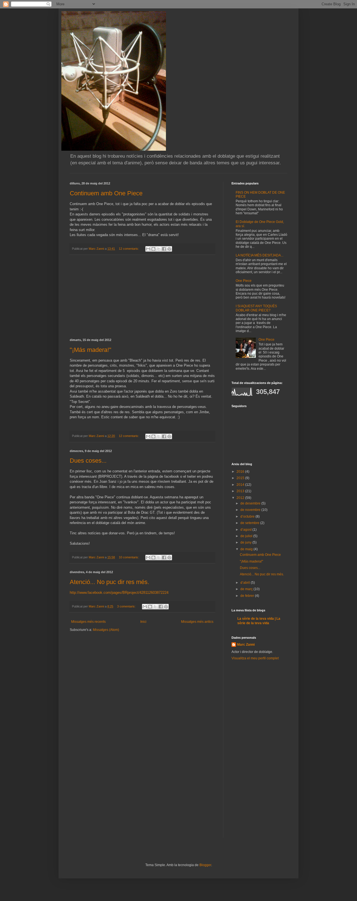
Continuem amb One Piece (106, 193)
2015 (241, 478)
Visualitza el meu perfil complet (255, 658)
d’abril (245, 583)
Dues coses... (88, 460)
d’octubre (247, 516)
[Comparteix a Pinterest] (169, 249)
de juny (246, 542)
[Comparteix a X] (158, 249)
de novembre (250, 510)
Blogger (205, 865)
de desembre (250, 503)
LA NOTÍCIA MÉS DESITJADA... (259, 255)
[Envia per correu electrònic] (148, 249)
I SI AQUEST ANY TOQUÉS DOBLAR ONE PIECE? (256, 308)
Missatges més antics (197, 622)
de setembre (250, 523)
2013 (241, 491)
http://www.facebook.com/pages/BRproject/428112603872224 (119, 592)
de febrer (247, 596)
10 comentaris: (129, 557)
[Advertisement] (142, 296)
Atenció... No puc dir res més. (109, 581)
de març (247, 589)
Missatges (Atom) (106, 630)
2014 (241, 485)
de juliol (246, 536)
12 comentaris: (129, 248)
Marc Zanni (246, 645)
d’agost (246, 530)
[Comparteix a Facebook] (164, 249)
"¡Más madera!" (90, 349)
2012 (241, 498)
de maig (247, 549)
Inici (143, 622)
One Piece (244, 281)
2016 (241, 472)
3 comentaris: (126, 606)
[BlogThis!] (153, 249)
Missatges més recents (88, 622)
